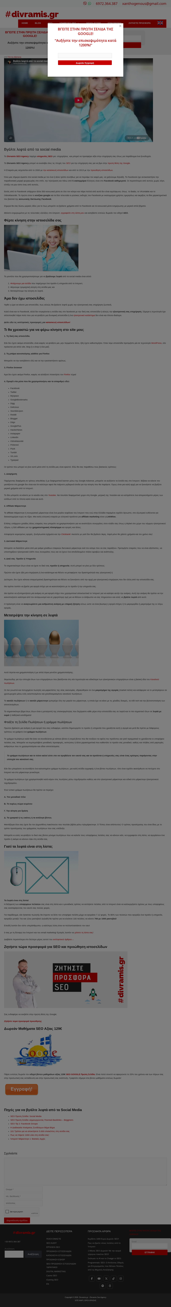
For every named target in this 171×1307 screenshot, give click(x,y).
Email (60, 51)
